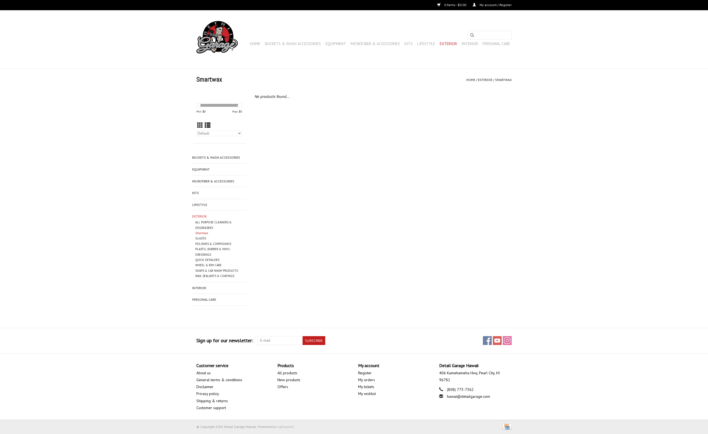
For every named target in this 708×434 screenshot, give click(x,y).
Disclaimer (205, 386)
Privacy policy (207, 393)
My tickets (366, 386)
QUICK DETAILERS (207, 260)
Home (255, 43)
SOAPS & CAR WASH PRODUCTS (216, 271)
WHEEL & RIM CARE (208, 265)
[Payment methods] (506, 426)
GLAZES (200, 238)
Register (365, 372)
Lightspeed (285, 427)
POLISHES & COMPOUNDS (213, 244)
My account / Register (495, 5)
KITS (409, 43)
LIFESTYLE (426, 43)
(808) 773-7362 (460, 389)
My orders (366, 379)
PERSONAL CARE (496, 43)
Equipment (336, 43)
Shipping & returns (212, 400)
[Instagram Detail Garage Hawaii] (507, 340)
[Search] (472, 35)
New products (288, 379)
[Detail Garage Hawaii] (217, 39)
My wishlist (367, 393)
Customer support (211, 407)
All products (287, 372)
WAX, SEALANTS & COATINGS (214, 276)
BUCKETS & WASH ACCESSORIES (293, 43)
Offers (282, 386)
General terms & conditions (219, 379)
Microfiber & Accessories (375, 43)
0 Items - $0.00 (455, 5)
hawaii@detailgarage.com (468, 396)
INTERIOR (470, 43)
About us (203, 372)
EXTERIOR (448, 43)
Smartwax (503, 80)
